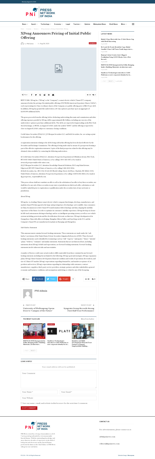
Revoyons (131, 455)
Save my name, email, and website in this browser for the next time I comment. (55, 403)
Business (93, 43)
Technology (45, 24)
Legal (68, 24)
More (123, 24)
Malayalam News (99, 24)
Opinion (87, 24)
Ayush (33, 24)
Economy (57, 24)
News (24, 24)
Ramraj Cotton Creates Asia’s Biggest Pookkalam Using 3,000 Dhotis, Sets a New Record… (116, 57)
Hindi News (113, 24)
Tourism (76, 24)
